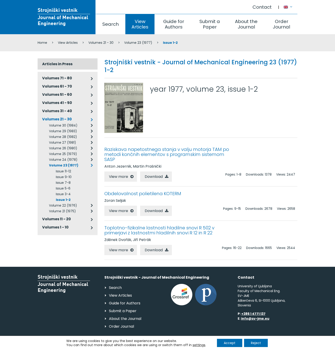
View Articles (139, 24)
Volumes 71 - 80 (57, 78)
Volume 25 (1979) (63, 154)
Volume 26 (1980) (63, 148)
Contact (262, 7)
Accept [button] (229, 343)
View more (118, 176)
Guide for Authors (173, 24)
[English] (290, 5)
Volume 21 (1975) (62, 211)
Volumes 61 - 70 (57, 86)
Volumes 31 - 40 (57, 111)
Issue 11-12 (63, 171)
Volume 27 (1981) (62, 142)
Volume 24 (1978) (63, 159)
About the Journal (246, 24)
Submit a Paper (209, 24)
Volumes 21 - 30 (100, 42)
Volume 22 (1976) (63, 205)
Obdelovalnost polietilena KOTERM (142, 193)
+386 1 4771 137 (253, 313)
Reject (256, 343)
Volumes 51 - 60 (57, 94)
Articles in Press (57, 64)
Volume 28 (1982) (63, 137)
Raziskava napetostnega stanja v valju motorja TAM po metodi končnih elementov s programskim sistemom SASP (166, 154)
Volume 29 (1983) (63, 131)
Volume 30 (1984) (63, 125)
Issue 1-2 (63, 199)
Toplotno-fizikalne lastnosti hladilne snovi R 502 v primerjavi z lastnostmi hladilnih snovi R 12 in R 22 (159, 230)
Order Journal (281, 24)
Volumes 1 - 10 (55, 227)
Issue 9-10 (64, 177)
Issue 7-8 (63, 182)
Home (42, 42)
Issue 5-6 (63, 188)
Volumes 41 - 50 (57, 102)
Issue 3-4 (63, 194)
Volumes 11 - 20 (56, 219)
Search (110, 24)
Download (154, 176)
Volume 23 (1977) (138, 42)
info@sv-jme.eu (255, 318)
